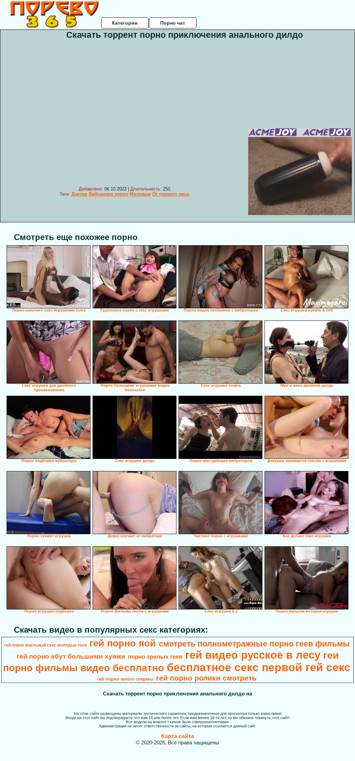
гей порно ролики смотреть (206, 678)
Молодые (140, 194)
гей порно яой (122, 643)
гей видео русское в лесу (252, 655)
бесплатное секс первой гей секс (258, 667)
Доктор (79, 194)
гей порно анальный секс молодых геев (45, 645)
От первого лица (170, 194)
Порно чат (172, 23)
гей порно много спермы (125, 679)
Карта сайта (177, 736)
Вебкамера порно (108, 194)
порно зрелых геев (155, 656)
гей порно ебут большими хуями (71, 656)
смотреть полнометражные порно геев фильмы (254, 643)
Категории (125, 23)
